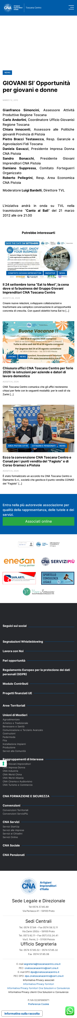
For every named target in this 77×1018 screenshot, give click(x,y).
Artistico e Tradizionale (15, 723)
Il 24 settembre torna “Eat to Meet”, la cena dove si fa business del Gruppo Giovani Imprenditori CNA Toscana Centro (36, 288)
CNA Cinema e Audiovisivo (17, 781)
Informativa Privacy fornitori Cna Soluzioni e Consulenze (38, 988)
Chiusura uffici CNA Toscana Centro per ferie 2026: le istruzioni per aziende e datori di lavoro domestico (38, 372)
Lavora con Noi (13, 651)
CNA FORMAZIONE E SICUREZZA (26, 796)
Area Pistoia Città (18, 446)
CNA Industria (10, 770)
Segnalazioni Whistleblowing (23, 641)
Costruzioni (9, 733)
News (7, 72)
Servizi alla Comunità (14, 751)
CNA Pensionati (14, 855)
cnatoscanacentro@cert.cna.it (41, 968)
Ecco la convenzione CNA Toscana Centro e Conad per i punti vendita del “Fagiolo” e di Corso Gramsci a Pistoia (37, 461)
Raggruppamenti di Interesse (23, 759)
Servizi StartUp (11, 826)
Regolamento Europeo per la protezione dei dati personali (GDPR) (36, 672)
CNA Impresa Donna (14, 767)
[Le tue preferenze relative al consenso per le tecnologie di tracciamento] (3, 763)
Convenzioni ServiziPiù (15, 813)
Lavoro (12, 356)
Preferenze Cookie (38, 1004)
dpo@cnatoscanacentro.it (44, 972)
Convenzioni (11, 805)
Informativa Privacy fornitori (38, 984)
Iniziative (50, 273)
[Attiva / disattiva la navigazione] (71, 7)
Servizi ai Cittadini (12, 833)
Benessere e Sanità (13, 726)
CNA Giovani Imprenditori (17, 763)
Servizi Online (10, 837)
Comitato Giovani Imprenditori (24, 273)
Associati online (38, 521)
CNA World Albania (13, 777)
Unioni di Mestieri (15, 715)
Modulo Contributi (15, 683)
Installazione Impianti (14, 744)
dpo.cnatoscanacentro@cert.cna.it (44, 975)
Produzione (9, 747)
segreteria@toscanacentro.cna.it (42, 963)
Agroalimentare (11, 719)
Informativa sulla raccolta (22, 1013)
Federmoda (9, 737)
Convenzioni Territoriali (15, 810)
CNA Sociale (11, 845)
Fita (5, 740)
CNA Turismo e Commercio (18, 784)
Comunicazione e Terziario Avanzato (23, 730)
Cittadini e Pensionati (44, 446)
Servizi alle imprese (13, 830)
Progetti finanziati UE (17, 693)
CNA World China (12, 774)
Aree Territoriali (14, 705)
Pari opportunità (14, 660)
